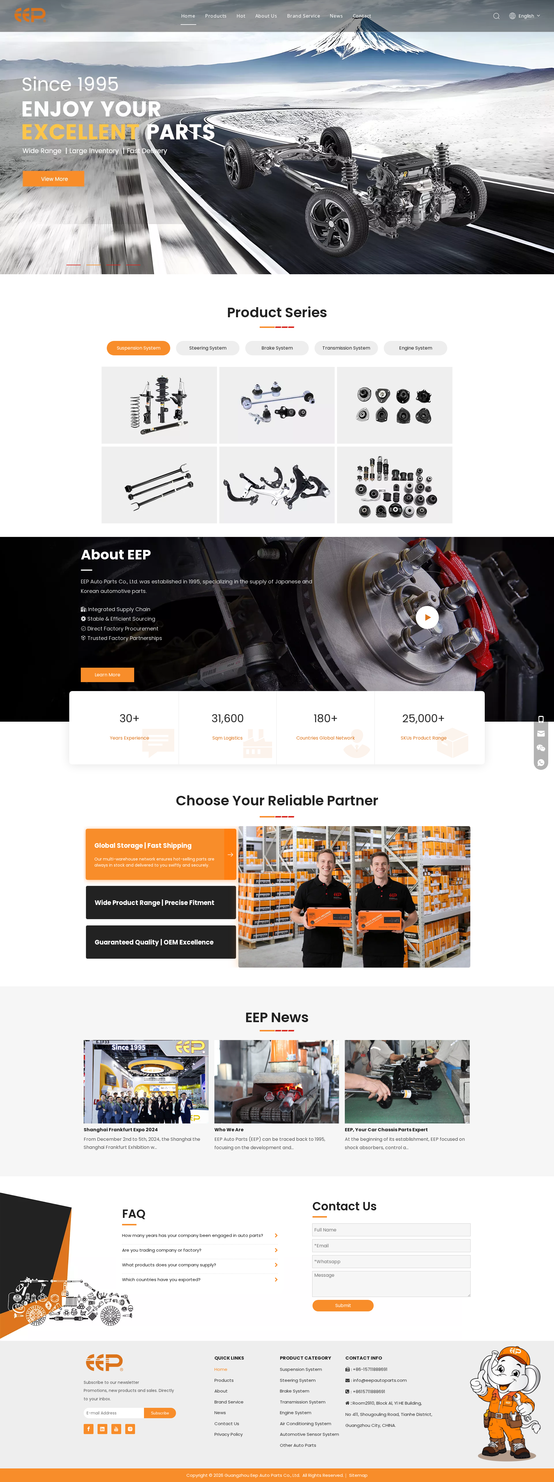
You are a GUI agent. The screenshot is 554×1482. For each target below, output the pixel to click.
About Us (266, 16)
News (336, 16)
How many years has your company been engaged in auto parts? (192, 1235)
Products (216, 16)
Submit (343, 1305)
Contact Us (226, 1424)
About (221, 1391)
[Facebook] (88, 1429)
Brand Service (303, 16)
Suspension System (138, 348)
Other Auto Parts (298, 1445)
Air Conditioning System (305, 1424)
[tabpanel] (277, 137)
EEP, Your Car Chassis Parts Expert (386, 1129)
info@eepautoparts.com (380, 1380)
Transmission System (346, 348)
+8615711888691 (369, 1391)
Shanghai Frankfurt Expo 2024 (121, 1129)
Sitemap (358, 1475)
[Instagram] (130, 1429)
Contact (362, 16)
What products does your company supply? (169, 1265)
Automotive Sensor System (309, 1434)
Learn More (107, 674)
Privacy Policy (228, 1434)
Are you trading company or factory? (161, 1250)
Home (188, 16)
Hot (241, 16)
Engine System (415, 348)
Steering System (208, 348)
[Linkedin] (102, 1429)
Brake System (277, 348)
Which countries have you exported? (161, 1279)
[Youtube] (116, 1429)
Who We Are (229, 1129)
